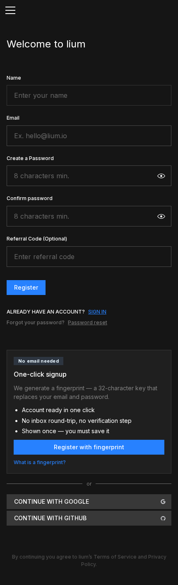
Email (13, 118)
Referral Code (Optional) (37, 239)
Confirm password (30, 198)
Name (14, 78)
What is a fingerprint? (40, 462)
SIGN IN (97, 312)
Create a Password (30, 158)
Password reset (87, 322)
